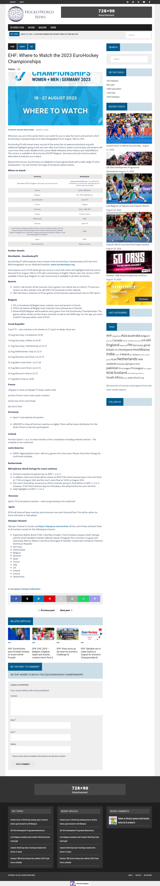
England (112, 344)
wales (130, 377)
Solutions (141, 373)
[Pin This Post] (49, 598)
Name (12, 720)
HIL (116, 350)
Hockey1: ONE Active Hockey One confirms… (127, 275)
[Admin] (113, 822)
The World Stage (17, 27)
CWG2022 (131, 341)
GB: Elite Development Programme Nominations (27, 830)
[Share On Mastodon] (94, 598)
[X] (138, 1)
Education (137, 341)
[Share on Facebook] (16, 598)
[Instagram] (127, 1)
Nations (31, 27)
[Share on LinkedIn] (38, 598)
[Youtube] (144, 1)
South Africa (114, 377)
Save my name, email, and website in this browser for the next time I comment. (39, 756)
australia (134, 335)
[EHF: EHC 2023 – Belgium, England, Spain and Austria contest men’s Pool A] (43, 638)
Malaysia (136, 354)
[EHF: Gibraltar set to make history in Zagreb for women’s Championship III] (92, 638)
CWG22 (125, 341)
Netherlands (127, 358)
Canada (117, 340)
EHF (18, 69)
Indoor (117, 355)
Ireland (124, 354)
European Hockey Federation (25, 588)
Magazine (42, 27)
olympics (130, 363)
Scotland (120, 372)
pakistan (112, 368)
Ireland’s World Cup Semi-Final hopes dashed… (128, 244)
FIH (130, 345)
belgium (145, 335)
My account (148, 875)
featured (123, 345)
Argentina (116, 336)
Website (13, 744)
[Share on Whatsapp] (83, 598)
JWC (131, 355)
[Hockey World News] (31, 14)
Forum (53, 27)
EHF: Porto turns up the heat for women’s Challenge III (67, 651)
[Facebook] (149, 1)
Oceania (120, 363)
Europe (22, 46)
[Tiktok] (133, 1)
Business (109, 341)
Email (12, 732)
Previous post (48, 610)
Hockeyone (125, 349)
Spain (125, 378)
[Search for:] (129, 59)
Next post (65, 610)
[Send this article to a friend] (61, 598)
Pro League (147, 368)
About (22, 2)
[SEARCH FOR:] (138, 35)
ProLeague (137, 368)
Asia (124, 335)
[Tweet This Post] (27, 598)
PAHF (137, 364)
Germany (138, 345)
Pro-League (124, 368)
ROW (109, 373)
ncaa (114, 359)
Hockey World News (25, 130)
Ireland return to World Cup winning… (124, 145)
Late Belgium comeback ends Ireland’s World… (128, 206)
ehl (148, 340)
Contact (13, 2)
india (110, 353)
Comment (13, 696)
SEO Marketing (132, 373)
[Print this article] (72, 598)
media (143, 355)
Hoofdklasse (141, 349)
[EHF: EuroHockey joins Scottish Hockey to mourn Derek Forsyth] (19, 638)
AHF (109, 336)
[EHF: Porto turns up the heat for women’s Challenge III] (67, 638)
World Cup (139, 377)
